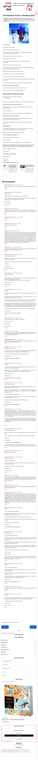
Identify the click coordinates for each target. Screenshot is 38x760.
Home (19, 630)
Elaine (6, 208)
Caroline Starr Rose (8, 217)
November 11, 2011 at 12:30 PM (17, 339)
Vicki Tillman (7, 586)
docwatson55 (7, 492)
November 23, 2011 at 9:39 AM (16, 507)
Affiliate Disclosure (6, 668)
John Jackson (7, 247)
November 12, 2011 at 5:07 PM (16, 409)
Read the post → (6, 721)
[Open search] (36, 12)
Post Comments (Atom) (10, 633)
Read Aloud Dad (8, 192)
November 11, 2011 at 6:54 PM (16, 346)
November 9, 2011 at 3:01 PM (16, 192)
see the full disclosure (26, 751)
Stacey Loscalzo (8, 450)
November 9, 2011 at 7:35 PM (17, 217)
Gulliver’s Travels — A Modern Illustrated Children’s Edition (13, 719)
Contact (4, 675)
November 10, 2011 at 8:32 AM (16, 273)
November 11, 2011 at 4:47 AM (16, 289)
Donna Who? (7, 223)
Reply (6, 189)
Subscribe (19, 735)
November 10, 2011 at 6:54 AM (16, 254)
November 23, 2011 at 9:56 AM (16, 531)
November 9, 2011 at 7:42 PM (15, 223)
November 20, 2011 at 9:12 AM (16, 450)
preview (3, 740)
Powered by (17, 739)
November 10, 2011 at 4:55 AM (15, 247)
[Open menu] (36, 14)
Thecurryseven (7, 409)
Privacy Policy (5, 664)
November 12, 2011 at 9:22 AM (16, 382)
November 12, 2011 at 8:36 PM (16, 428)
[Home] (19, 6)
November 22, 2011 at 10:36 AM (12, 475)
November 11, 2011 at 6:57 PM (16, 363)
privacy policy (8, 740)
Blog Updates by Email (7, 661)
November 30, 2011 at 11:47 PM (15, 586)
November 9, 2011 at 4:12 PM (12, 208)
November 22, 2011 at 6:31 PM (15, 492)
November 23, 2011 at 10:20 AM (17, 563)
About (4, 671)
